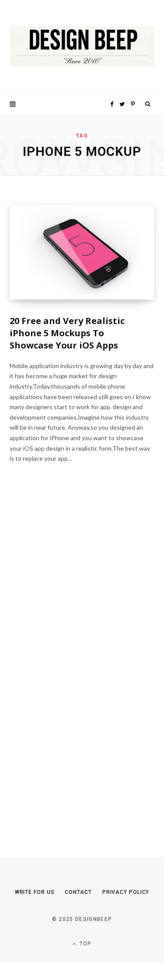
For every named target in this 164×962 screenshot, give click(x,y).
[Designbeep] (82, 46)
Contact (78, 892)
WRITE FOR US (35, 892)
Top (85, 944)
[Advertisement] (75, 667)
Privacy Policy (126, 892)
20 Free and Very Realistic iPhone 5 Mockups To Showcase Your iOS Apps (67, 333)
